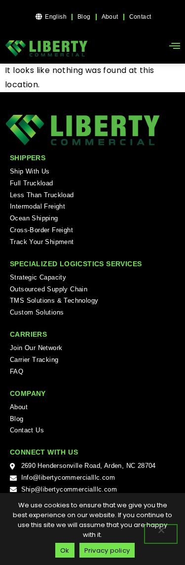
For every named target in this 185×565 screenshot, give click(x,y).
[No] (161, 534)
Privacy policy (107, 550)
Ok (65, 550)
